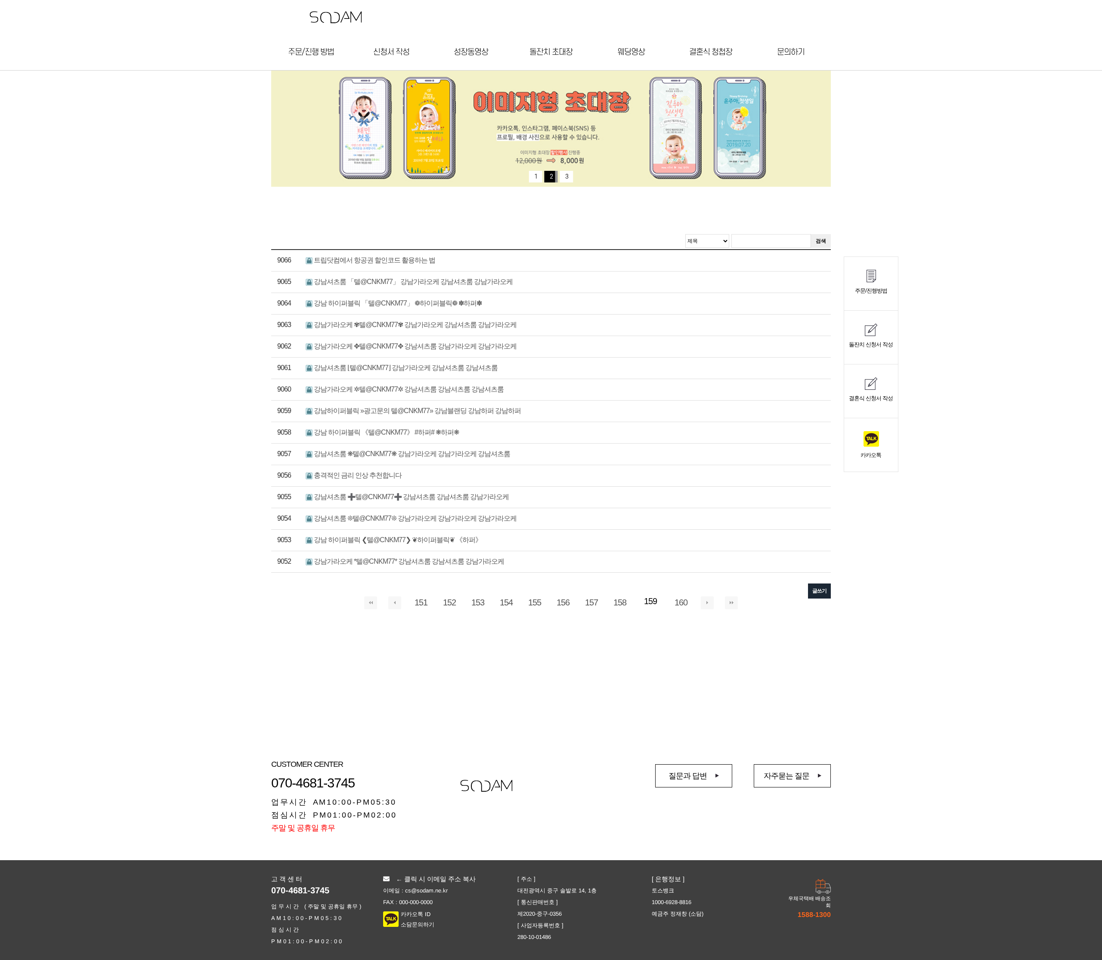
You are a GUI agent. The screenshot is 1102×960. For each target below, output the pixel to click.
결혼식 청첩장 (710, 52)
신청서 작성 (391, 52)
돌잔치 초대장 (551, 52)
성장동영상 (471, 52)
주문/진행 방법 (311, 52)
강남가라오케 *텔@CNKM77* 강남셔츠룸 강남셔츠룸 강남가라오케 (408, 561)
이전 (394, 602)
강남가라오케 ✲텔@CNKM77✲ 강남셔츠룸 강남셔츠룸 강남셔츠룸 (408, 389)
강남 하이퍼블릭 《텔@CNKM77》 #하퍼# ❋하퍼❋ (386, 432)
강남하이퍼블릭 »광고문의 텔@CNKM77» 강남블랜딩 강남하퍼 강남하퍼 (417, 410)
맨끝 (731, 602)
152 (449, 602)
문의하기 (791, 52)
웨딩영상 (631, 52)
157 (591, 602)
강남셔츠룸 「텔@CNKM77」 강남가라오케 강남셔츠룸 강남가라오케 (413, 281)
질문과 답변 (688, 776)
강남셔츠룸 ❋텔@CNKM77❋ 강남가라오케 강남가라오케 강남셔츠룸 (411, 453)
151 (421, 602)
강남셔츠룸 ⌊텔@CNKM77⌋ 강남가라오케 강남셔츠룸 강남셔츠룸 (405, 367)
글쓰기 (819, 591)
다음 (707, 602)
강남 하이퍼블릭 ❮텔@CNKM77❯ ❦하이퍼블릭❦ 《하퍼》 (397, 539)
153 (477, 602)
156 (563, 602)
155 (534, 602)
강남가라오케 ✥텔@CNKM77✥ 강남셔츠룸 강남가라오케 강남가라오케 (415, 346)
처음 (370, 602)
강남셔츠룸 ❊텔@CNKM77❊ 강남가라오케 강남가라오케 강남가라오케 (415, 518)
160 (681, 602)
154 (506, 602)
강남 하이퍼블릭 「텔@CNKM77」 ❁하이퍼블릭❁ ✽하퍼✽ (397, 303)
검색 (821, 241)
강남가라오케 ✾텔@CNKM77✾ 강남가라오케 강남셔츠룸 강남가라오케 (415, 324)
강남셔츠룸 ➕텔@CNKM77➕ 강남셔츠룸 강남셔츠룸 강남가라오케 (411, 496)
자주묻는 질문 (786, 776)
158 (619, 602)
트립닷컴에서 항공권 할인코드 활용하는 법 (374, 260)
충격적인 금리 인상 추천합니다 (357, 475)
